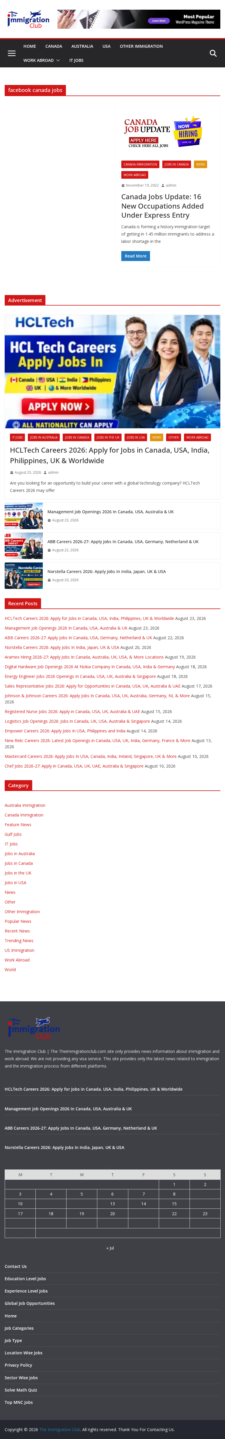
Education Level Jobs (25, 1278)
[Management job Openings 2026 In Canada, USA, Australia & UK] (24, 516)
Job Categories (19, 1328)
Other (173, 437)
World (10, 969)
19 (81, 1213)
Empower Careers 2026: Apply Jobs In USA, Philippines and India (65, 731)
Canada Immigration (140, 164)
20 (112, 1213)
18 (51, 1213)
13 (112, 1203)
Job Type (13, 1340)
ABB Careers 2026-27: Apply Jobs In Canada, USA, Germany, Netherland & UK (123, 541)
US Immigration (19, 950)
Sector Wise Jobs (21, 1377)
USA (106, 46)
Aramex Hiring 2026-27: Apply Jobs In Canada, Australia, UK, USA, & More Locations (84, 657)
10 (20, 1203)
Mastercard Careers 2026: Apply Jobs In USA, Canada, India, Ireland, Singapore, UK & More (91, 756)
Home (29, 46)
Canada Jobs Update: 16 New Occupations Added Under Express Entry (162, 205)
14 (143, 1203)
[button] (57, 60)
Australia (82, 46)
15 (174, 1203)
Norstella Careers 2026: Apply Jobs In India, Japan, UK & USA (106, 571)
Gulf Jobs (13, 834)
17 (20, 1213)
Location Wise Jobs (23, 1353)
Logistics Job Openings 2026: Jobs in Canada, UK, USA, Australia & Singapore (77, 721)
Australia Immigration (25, 805)
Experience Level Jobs (26, 1291)
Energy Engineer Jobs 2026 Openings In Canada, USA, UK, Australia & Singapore (80, 676)
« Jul (110, 1248)
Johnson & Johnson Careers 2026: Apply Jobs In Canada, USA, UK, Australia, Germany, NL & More (97, 695)
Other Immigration (141, 46)
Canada (53, 46)
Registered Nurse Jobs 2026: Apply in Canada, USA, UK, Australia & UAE (72, 711)
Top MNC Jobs (19, 1402)
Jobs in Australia (43, 437)
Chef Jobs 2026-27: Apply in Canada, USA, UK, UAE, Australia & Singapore (74, 766)
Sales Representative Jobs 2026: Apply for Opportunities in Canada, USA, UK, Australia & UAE (92, 686)
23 (205, 1213)
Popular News (18, 921)
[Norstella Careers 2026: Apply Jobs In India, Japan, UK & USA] (24, 575)
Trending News (19, 940)
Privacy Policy (18, 1365)
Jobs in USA (136, 437)
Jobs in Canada (177, 164)
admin (171, 185)
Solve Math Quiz (21, 1390)
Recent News (17, 931)
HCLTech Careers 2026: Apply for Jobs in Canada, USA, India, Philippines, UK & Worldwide (109, 455)
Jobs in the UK (108, 437)
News (200, 164)
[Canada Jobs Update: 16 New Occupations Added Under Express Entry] (167, 134)
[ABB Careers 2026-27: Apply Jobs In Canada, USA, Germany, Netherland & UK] (24, 546)
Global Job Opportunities (30, 1303)
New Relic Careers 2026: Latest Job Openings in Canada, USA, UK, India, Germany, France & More (97, 740)
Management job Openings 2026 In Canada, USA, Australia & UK (110, 511)
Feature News (18, 824)
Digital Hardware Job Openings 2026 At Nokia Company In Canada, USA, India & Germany (90, 666)
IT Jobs (76, 60)
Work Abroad (38, 60)
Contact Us (16, 1266)
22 (174, 1213)
